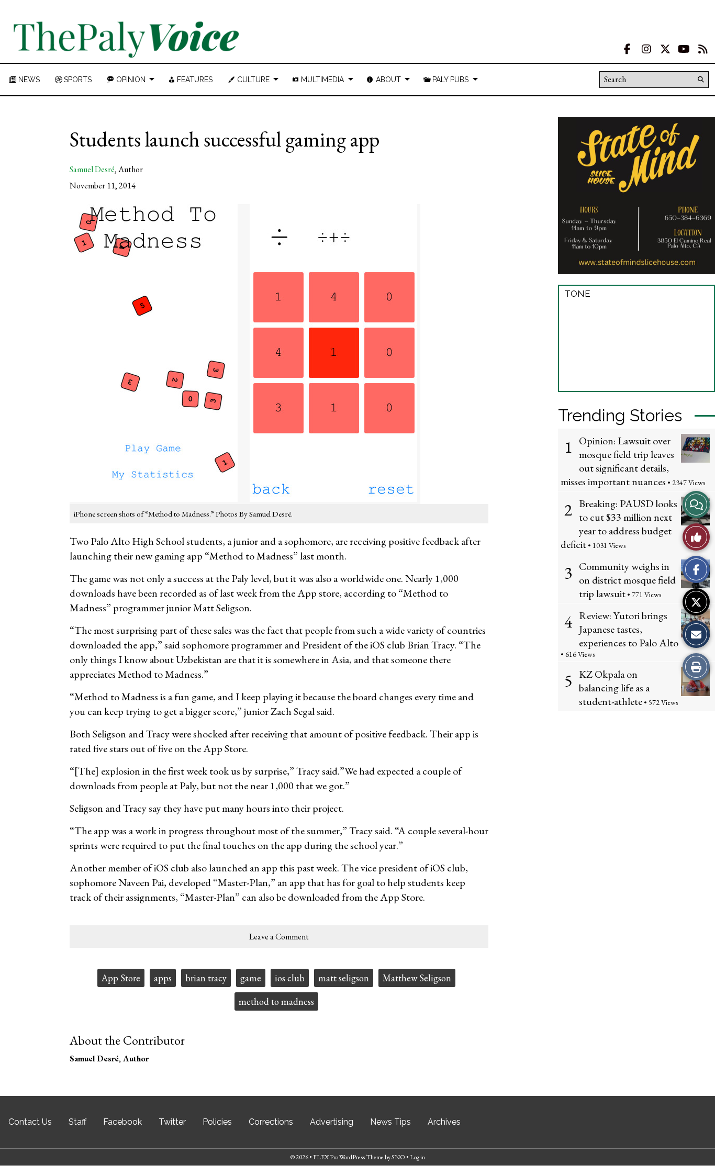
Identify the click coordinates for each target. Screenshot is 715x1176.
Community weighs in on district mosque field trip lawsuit (627, 579)
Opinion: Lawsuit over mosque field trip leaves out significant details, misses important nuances (617, 461)
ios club (290, 978)
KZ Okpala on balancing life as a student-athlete (614, 687)
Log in (417, 1157)
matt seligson (343, 978)
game (250, 978)
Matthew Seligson (417, 978)
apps (163, 978)
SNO (398, 1157)
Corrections (271, 1122)
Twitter (172, 1122)
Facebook (122, 1122)
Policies (217, 1122)
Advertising (331, 1122)
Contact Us (30, 1122)
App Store (121, 978)
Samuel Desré (92, 169)
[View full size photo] (245, 353)
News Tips (390, 1122)
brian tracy (206, 978)
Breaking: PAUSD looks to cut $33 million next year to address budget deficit (619, 524)
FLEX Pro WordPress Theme (348, 1157)
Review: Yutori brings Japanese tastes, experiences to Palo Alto (628, 629)
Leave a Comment (279, 936)
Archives (444, 1122)
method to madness (276, 1001)
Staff (77, 1122)
